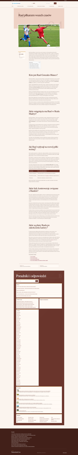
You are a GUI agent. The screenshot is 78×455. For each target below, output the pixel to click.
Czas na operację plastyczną (34, 259)
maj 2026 (18, 316)
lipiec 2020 (18, 362)
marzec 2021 (18, 352)
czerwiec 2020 (18, 364)
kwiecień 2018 (19, 375)
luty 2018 (18, 378)
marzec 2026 (18, 319)
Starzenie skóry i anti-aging (43, 421)
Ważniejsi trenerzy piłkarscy (15, 442)
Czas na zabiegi (32, 256)
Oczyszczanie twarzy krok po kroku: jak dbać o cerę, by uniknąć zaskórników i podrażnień (30, 403)
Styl (29, 157)
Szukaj (55, 3)
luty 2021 (18, 354)
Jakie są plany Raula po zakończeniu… (35, 67)
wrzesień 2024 (18, 339)
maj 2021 (18, 349)
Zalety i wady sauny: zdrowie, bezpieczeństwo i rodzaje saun (19, 445)
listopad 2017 (18, 381)
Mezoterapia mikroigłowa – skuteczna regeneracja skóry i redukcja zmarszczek (21, 437)
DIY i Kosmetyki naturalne (20, 418)
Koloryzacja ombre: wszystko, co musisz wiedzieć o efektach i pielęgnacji (26, 307)
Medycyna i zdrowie (30, 418)
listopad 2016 (18, 384)
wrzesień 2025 (18, 328)
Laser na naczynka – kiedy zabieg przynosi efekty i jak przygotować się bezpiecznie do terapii (23, 435)
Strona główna (65, 452)
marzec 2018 (18, 377)
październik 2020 (19, 358)
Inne (19, 55)
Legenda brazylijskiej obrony (22, 410)
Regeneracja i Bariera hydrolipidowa (44, 418)
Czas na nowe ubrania (33, 257)
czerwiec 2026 (18, 315)
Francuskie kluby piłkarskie (43, 266)
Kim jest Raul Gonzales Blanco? (34, 63)
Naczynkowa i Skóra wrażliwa (32, 420)
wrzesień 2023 (18, 342)
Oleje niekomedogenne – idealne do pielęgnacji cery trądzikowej (27, 395)
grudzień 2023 (18, 341)
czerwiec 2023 (18, 344)
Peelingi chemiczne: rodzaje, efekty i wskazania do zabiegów (19, 440)
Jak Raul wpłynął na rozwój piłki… (34, 65)
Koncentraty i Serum (31, 417)
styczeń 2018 (18, 380)
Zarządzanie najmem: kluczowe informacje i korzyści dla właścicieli (27, 407)
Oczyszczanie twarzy (31, 421)
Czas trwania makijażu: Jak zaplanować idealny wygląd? (39, 260)
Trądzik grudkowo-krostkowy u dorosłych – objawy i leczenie (25, 305)
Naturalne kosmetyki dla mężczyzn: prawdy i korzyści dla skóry (25, 302)
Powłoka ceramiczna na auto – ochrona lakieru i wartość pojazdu (19, 441)
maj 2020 (18, 365)
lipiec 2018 (18, 371)
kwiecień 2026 (19, 318)
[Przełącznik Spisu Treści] (39, 62)
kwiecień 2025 (19, 335)
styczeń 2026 (18, 322)
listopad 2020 (18, 357)
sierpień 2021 (18, 348)
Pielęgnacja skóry (42, 417)
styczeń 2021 (18, 355)
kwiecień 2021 (19, 351)
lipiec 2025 (18, 331)
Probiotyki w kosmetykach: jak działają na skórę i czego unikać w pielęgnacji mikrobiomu (22, 446)
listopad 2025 (18, 325)
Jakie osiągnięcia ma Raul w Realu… (34, 64)
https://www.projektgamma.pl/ (20, 290)
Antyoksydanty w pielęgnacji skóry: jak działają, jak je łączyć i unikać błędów (21, 433)
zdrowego (52, 239)
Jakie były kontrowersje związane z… (35, 66)
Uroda (52, 417)
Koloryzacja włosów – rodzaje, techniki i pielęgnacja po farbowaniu (25, 304)
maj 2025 (18, 334)
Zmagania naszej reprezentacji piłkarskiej (25, 266)
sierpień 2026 (18, 312)
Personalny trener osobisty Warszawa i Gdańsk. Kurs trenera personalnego (26, 286)
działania (47, 175)
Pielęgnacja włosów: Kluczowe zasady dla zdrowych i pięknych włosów (20, 438)
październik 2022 (19, 345)
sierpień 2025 (18, 329)
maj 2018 (18, 374)
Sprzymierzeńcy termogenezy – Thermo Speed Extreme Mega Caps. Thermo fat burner (28, 288)
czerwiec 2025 (18, 332)
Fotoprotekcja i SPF (19, 420)
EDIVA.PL (65, 0)
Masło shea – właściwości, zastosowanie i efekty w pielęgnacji (19, 436)
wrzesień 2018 (18, 368)
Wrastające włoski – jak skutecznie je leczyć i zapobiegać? (26, 399)
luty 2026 (18, 321)
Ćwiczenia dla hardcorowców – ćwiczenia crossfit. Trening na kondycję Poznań (27, 293)
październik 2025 (19, 326)
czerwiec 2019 (18, 367)
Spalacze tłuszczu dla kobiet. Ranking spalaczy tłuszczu (24, 295)
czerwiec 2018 (18, 372)
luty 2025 (18, 338)
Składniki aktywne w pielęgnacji (44, 420)
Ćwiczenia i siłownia (19, 417)
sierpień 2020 (18, 361)
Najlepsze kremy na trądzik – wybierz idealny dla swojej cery (24, 301)
